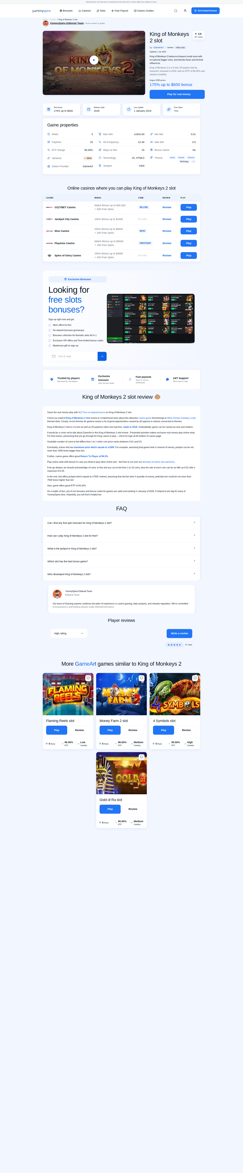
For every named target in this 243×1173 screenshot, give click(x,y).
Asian (172, 157)
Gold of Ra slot (111, 800)
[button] (121, 522)
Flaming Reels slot (60, 721)
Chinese (191, 157)
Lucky (193, 418)
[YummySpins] (41, 11)
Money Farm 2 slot (114, 721)
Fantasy (185, 418)
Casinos (86, 10)
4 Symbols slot (164, 721)
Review (167, 207)
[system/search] (175, 10)
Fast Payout (121, 10)
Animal (181, 157)
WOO (142, 231)
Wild (169, 418)
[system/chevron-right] (102, 356)
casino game (145, 418)
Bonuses (68, 10)
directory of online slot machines (158, 462)
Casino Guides (145, 10)
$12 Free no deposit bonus (91, 412)
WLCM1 (144, 207)
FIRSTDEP (145, 243)
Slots (102, 10)
